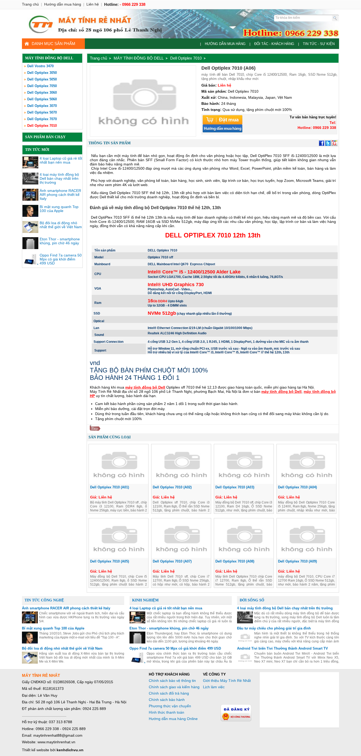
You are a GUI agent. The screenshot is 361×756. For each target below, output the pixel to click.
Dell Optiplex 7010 (42, 126)
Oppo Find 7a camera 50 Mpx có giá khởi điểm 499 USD (61, 259)
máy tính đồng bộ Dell (145, 387)
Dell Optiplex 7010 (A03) (234, 487)
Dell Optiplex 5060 (42, 99)
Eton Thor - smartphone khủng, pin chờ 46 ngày (60, 241)
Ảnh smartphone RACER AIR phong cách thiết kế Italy (60, 194)
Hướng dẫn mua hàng (225, 44)
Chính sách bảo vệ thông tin (172, 680)
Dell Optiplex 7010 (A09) (297, 561)
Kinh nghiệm (145, 600)
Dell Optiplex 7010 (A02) (172, 487)
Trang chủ (98, 58)
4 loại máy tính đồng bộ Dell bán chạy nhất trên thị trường (59, 178)
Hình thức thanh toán (166, 712)
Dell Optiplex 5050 (42, 79)
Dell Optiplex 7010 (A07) (172, 561)
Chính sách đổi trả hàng (169, 693)
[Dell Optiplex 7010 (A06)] (143, 135)
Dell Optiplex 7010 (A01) (109, 487)
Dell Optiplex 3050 (42, 73)
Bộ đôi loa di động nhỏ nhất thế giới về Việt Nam (61, 225)
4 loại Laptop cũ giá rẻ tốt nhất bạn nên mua (61, 160)
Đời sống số (252, 600)
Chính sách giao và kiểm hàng (174, 687)
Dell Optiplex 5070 (42, 112)
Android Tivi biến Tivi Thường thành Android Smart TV (282, 648)
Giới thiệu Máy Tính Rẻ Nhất (227, 680)
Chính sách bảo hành (167, 700)
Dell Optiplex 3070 (42, 106)
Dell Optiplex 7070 (42, 119)
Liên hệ (92, 4)
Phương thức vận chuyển (170, 706)
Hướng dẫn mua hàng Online (173, 719)
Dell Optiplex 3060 (42, 92)
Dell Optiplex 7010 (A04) (297, 487)
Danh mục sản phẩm (53, 43)
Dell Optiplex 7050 (42, 86)
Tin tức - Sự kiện (319, 44)
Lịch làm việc (214, 687)
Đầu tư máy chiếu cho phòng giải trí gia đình (274, 628)
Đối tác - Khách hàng (274, 44)
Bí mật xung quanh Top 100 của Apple (59, 209)
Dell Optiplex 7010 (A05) (109, 561)
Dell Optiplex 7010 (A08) (234, 561)
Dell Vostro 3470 (40, 66)
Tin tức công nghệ (44, 600)
